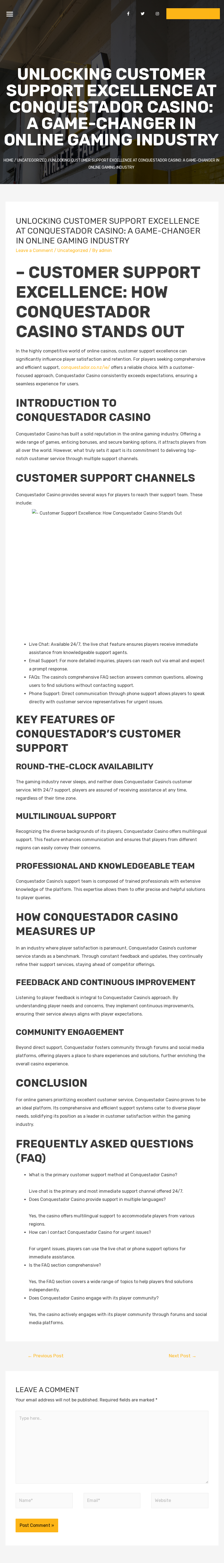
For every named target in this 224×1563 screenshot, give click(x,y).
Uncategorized (72, 250)
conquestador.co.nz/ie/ (85, 367)
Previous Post (46, 1355)
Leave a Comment (34, 250)
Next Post (182, 1355)
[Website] (179, 1501)
